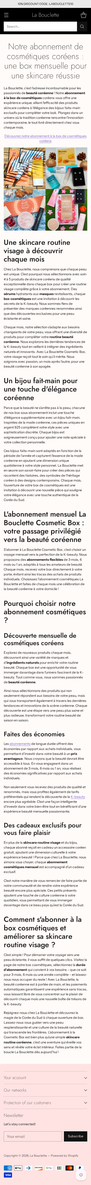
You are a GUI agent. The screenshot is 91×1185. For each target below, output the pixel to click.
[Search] (82, 26)
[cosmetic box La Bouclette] (45, 189)
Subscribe (75, 1136)
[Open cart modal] (83, 15)
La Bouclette (38, 1155)
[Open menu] (6, 15)
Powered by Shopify (64, 1155)
